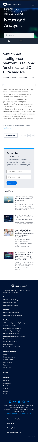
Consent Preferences (14, 432)
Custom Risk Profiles (10, 326)
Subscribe (11, 183)
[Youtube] (25, 135)
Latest (5, 354)
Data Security (7, 362)
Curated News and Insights (11, 347)
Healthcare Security (9, 357)
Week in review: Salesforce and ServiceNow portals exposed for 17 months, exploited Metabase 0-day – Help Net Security (24, 256)
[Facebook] (29, 135)
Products (6, 297)
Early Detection (8, 344)
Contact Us (6, 391)
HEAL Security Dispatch (10, 306)
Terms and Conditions (14, 419)
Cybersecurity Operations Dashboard (14, 336)
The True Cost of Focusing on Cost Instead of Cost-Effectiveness (24, 198)
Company (6, 378)
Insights (5, 373)
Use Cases (6, 320)
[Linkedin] (21, 135)
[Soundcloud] (28, 401)
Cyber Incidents (8, 360)
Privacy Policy (11, 428)
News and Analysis (9, 351)
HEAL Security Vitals (10, 303)
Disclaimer (10, 423)
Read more (7, 128)
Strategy (6, 365)
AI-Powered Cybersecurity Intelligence (15, 323)
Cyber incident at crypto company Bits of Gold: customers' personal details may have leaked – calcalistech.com (24, 233)
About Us (6, 380)
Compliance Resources (10, 339)
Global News (7, 368)
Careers (5, 388)
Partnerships (7, 383)
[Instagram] (32, 135)
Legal (5, 394)
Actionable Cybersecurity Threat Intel (15, 331)
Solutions (6, 310)
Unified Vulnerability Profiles (12, 328)
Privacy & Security (9, 77)
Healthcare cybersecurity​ (11, 313)
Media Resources (8, 386)
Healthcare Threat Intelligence (12, 315)
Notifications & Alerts (10, 341)
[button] (33, 4)
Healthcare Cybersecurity (11, 333)
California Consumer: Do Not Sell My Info (19, 413)
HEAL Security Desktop (10, 300)
